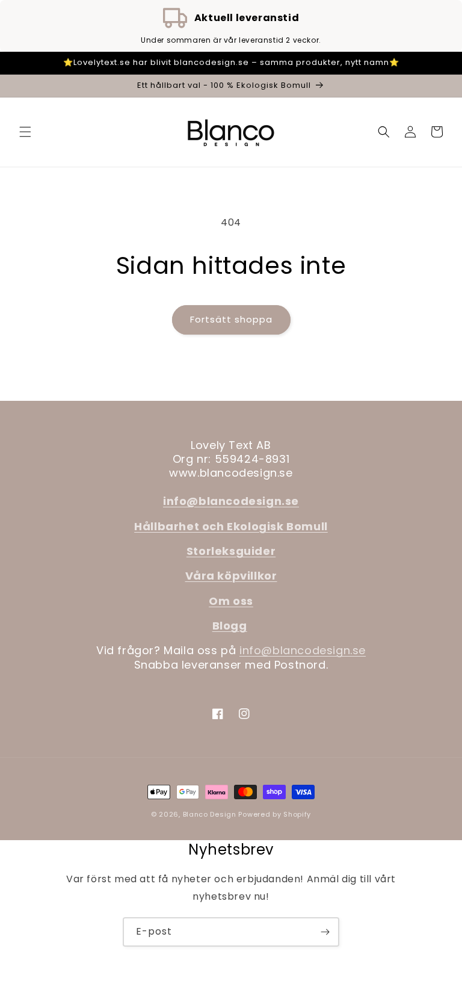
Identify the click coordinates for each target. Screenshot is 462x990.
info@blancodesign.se (302, 650)
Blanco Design (209, 814)
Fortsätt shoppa (231, 319)
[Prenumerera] (325, 932)
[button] (25, 132)
